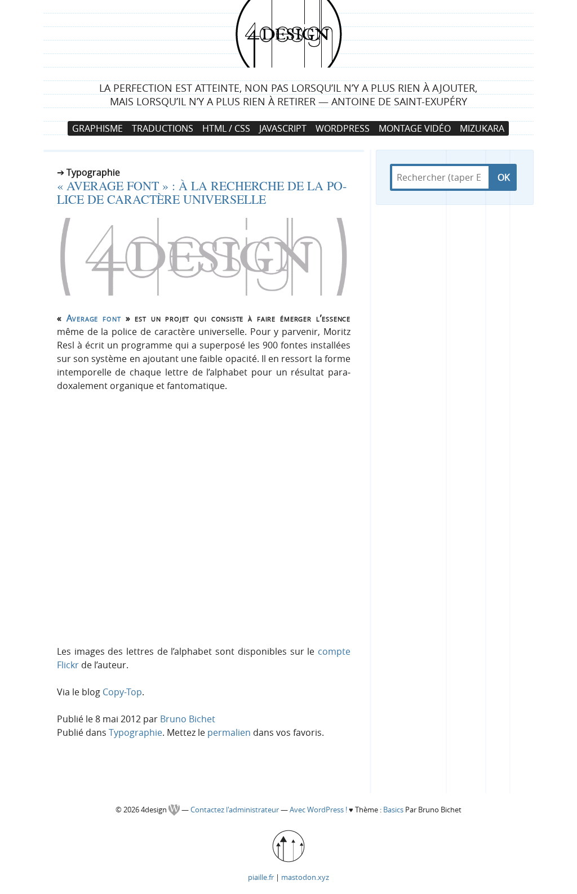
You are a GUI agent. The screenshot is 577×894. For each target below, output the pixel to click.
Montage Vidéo (415, 128)
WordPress (343, 128)
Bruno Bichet (187, 719)
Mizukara (482, 128)
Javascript (283, 128)
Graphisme (97, 128)
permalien (229, 732)
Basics (393, 810)
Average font (93, 318)
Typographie (135, 732)
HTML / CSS (226, 128)
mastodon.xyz (305, 877)
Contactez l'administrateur (235, 810)
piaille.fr (261, 877)
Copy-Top (122, 692)
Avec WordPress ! (318, 810)
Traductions (162, 128)
